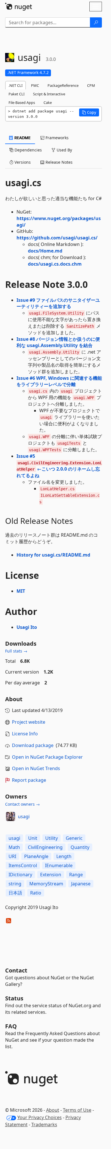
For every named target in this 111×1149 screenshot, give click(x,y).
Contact (16, 970)
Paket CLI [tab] (16, 94)
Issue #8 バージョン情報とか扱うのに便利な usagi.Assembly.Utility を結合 (58, 342)
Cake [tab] (48, 102)
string (15, 884)
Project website (28, 722)
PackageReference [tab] (63, 85)
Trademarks (44, 1124)
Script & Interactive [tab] (49, 94)
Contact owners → (22, 804)
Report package (29, 780)
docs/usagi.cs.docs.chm (55, 264)
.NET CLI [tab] (15, 85)
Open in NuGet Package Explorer (47, 757)
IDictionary (20, 874)
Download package (33, 745)
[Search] (96, 22)
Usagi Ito (27, 627)
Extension (50, 874)
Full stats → (16, 651)
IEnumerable (59, 865)
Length (63, 856)
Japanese (81, 884)
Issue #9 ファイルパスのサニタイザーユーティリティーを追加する (58, 303)
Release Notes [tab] (58, 162)
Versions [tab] (22, 162)
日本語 (15, 893)
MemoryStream (46, 884)
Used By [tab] (64, 150)
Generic (74, 838)
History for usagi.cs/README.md (53, 555)
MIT (21, 591)
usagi (24, 816)
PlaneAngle (36, 856)
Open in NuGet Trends (36, 768)
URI (12, 856)
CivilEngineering (45, 847)
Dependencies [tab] (27, 150)
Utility (51, 838)
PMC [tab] (35, 85)
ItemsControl (23, 865)
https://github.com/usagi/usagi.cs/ (57, 238)
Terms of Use (77, 1110)
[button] (89, 112)
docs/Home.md (45, 251)
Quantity (80, 847)
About (52, 1110)
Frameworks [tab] (56, 137)
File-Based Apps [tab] (22, 102)
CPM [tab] (91, 85)
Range (76, 874)
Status (14, 998)
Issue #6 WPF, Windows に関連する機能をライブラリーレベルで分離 (59, 381)
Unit (32, 838)
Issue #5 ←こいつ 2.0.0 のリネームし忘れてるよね (59, 466)
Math (14, 847)
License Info (25, 734)
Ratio (35, 893)
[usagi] (10, 816)
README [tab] (22, 137)
